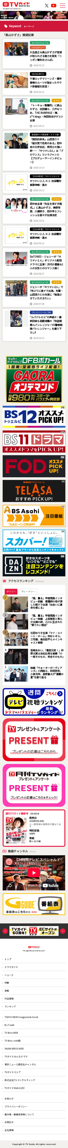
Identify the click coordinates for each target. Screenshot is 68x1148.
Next (63, 931)
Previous (5, 931)
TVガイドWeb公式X (15, 1087)
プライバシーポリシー (16, 1106)
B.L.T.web (9, 1024)
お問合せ (9, 1122)
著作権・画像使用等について (19, 1114)
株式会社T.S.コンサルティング (20, 1080)
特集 (7, 982)
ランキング (10, 1006)
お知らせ (9, 1098)
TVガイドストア (13, 1072)
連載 (7, 990)
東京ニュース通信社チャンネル (20, 1064)
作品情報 (9, 998)
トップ (8, 959)
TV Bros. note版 (13, 1040)
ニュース (9, 974)
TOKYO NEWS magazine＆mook (21, 1017)
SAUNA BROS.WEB (14, 1048)
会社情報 (9, 1130)
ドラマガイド (11, 967)
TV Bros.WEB (11, 1032)
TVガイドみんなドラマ (16, 1056)
